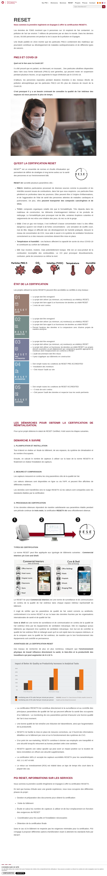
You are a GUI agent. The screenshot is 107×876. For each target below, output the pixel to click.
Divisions (54, 3)
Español (98, 3)
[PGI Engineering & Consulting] (9, 2)
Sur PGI (45, 3)
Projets (77, 3)
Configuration (8, 873)
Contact (92, 3)
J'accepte (20, 873)
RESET (70, 3)
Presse (84, 3)
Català (100, 3)
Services (63, 3)
